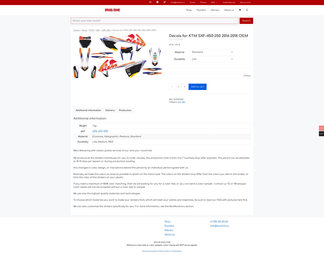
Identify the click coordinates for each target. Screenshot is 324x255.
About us (229, 10)
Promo (192, 2)
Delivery (215, 10)
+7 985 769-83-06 (219, 221)
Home (76, 30)
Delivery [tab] (110, 110)
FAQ (213, 2)
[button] (247, 10)
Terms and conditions (150, 251)
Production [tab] (125, 110)
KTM (91, 30)
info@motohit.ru (178, 2)
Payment (201, 10)
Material (179, 52)
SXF (98, 30)
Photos (203, 2)
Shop (189, 10)
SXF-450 (106, 30)
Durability (179, 59)
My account (245, 2)
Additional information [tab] (88, 110)
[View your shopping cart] (240, 10)
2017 (100, 131)
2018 (105, 131)
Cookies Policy (176, 251)
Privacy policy (165, 251)
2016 (94, 131)
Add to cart (197, 87)
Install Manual (229, 2)
